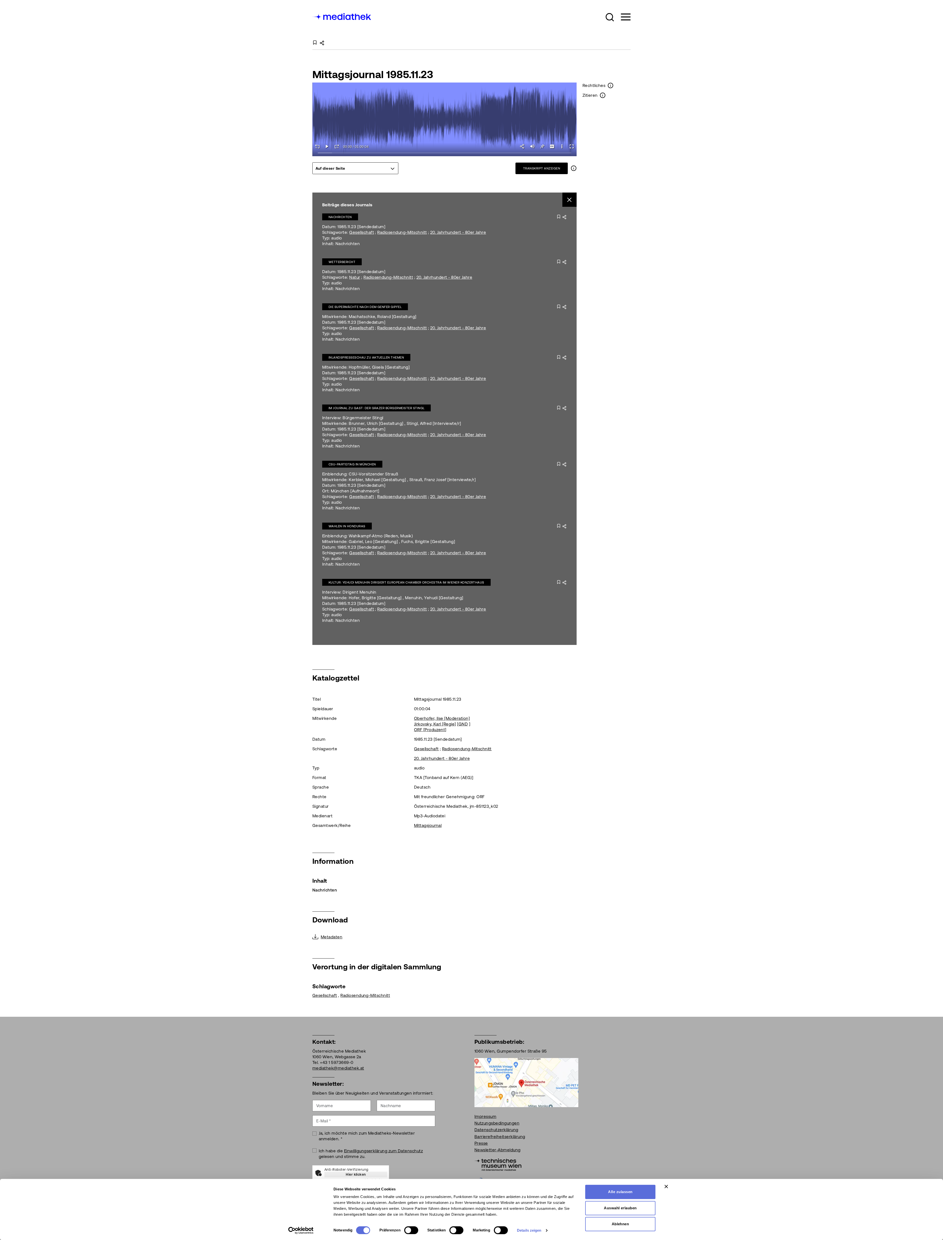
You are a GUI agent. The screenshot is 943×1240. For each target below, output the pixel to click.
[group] (355, 168)
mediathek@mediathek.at (338, 1068)
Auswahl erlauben (620, 1208)
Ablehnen (620, 1224)
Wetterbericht (342, 262)
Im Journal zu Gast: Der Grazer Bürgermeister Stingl (376, 408)
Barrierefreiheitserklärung (499, 1136)
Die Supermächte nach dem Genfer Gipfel (365, 307)
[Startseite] (342, 16)
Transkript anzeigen (541, 168)
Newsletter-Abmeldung (497, 1149)
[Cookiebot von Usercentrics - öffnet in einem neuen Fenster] (300, 1230)
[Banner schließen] (666, 1186)
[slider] (444, 153)
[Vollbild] (572, 146)
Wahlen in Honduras (347, 526)
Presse (481, 1143)
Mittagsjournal (428, 825)
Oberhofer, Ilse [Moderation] (442, 718)
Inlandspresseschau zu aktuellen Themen (366, 357)
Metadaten (331, 936)
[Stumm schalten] (532, 146)
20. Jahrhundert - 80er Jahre (458, 232)
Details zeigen (529, 1230)
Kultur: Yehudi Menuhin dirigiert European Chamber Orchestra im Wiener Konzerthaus (406, 582)
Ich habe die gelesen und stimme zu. (371, 1153)
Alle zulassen (620, 1192)
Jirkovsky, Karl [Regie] (435, 724)
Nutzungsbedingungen (496, 1123)
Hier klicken (356, 1174)
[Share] (522, 146)
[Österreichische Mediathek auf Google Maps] (526, 1082)
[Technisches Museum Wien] (497, 1164)
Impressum (485, 1116)
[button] (610, 17)
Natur (354, 277)
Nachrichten (340, 217)
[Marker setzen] (542, 146)
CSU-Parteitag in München (352, 464)
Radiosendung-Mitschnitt (402, 232)
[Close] (569, 200)
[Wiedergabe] (327, 146)
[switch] (411, 1230)
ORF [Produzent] (430, 729)
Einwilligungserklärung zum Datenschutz (383, 1150)
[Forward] (337, 146)
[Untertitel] (552, 146)
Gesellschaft (361, 232)
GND (463, 724)
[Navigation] (623, 17)
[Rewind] (317, 146)
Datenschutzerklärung (496, 1129)
